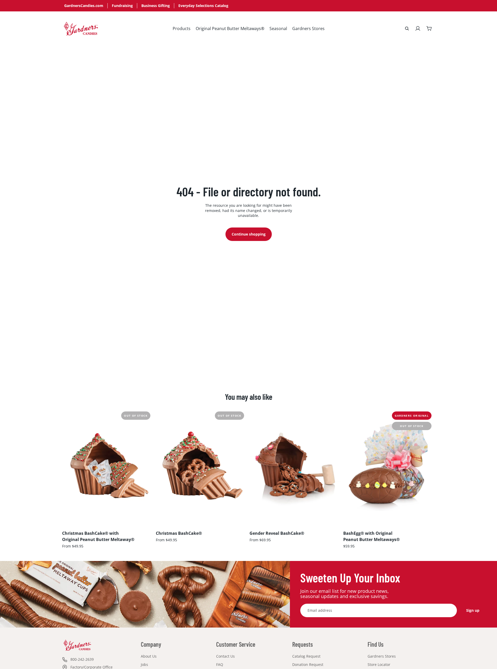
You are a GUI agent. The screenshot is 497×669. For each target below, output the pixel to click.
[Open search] (407, 28)
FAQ (219, 664)
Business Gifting (155, 5)
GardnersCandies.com (83, 5)
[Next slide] (146, 465)
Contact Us (225, 656)
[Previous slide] (70, 465)
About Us (149, 656)
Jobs (144, 664)
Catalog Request (306, 656)
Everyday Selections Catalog (203, 5)
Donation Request (307, 664)
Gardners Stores (382, 656)
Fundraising (122, 5)
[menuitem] (182, 28)
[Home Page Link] (81, 28)
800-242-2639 (82, 659)
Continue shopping (249, 234)
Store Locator (379, 664)
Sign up (472, 610)
